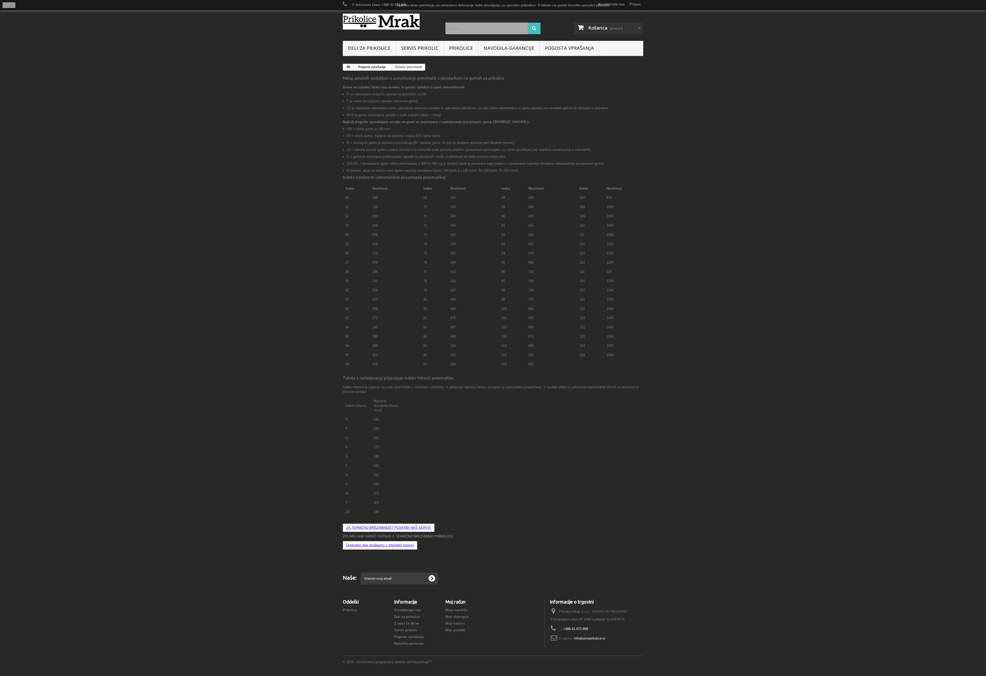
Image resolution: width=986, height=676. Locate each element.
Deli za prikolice (369, 48)
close (9, 5)
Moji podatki (455, 630)
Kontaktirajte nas (407, 610)
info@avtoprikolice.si (589, 638)
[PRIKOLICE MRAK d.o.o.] (390, 22)
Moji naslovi (455, 623)
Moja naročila (456, 610)
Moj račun (455, 601)
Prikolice (461, 48)
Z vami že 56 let (406, 623)
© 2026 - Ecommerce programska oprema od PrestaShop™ (387, 662)
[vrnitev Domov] (348, 67)
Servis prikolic (420, 48)
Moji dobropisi (457, 617)
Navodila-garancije (508, 48)
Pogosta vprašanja (569, 48)
